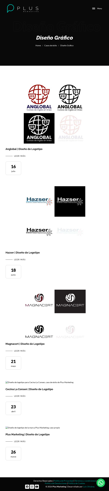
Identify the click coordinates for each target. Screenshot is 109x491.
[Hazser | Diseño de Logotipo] (54, 216)
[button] (101, 483)
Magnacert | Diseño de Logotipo (25, 343)
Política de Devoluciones (56, 483)
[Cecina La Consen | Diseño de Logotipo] (39, 382)
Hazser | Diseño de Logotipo (23, 252)
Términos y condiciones (85, 481)
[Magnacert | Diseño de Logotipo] (54, 314)
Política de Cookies (76, 483)
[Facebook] (27, 487)
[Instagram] (32, 487)
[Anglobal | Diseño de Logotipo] (54, 113)
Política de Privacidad (63, 481)
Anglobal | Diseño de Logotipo (24, 149)
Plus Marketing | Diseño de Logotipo (28, 434)
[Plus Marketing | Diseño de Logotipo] (33, 427)
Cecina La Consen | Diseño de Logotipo (29, 389)
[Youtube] (37, 487)
